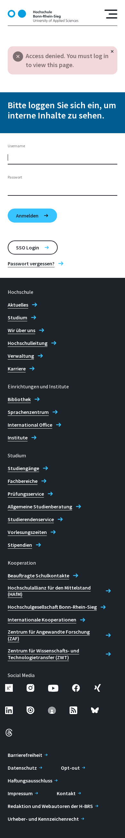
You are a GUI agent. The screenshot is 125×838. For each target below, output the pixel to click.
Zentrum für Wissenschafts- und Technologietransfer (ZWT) (43, 653)
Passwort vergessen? (31, 263)
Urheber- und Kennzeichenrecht (43, 819)
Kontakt (66, 793)
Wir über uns (21, 330)
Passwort (15, 177)
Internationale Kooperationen (42, 619)
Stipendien (20, 545)
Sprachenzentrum (28, 412)
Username (16, 145)
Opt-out (70, 768)
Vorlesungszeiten (27, 532)
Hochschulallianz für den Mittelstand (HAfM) (49, 591)
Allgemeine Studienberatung (40, 506)
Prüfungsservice (26, 494)
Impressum (20, 793)
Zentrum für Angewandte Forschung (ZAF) (49, 635)
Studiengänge (23, 468)
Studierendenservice (31, 519)
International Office (30, 425)
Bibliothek (19, 399)
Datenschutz (22, 768)
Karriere (17, 368)
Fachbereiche (23, 481)
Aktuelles (18, 304)
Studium (17, 317)
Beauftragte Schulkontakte (38, 575)
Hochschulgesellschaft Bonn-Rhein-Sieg (52, 607)
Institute (18, 437)
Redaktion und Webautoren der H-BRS (50, 806)
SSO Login (27, 247)
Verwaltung (21, 356)
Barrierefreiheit (25, 755)
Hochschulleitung (27, 343)
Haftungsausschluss (30, 780)
